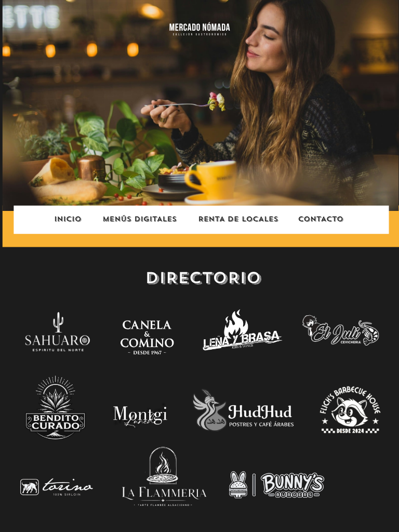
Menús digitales (139, 219)
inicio (67, 219)
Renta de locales (238, 219)
